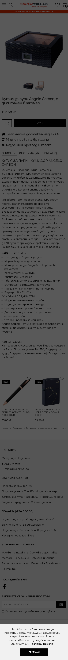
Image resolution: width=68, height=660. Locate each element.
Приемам (34, 652)
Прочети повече (41, 643)
